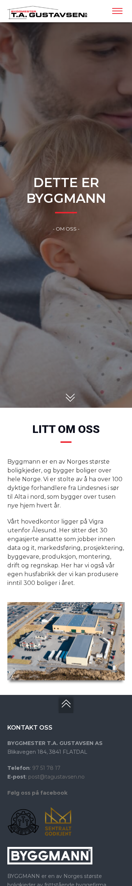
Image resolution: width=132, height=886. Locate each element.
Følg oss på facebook (37, 793)
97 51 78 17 (46, 768)
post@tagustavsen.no (56, 776)
